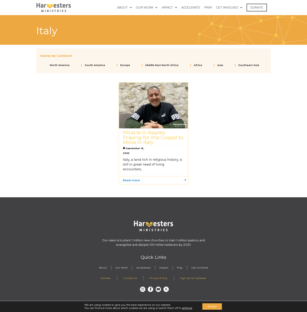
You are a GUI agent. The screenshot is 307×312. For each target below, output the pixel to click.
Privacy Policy (159, 278)
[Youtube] (158, 289)
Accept (212, 306)
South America (95, 65)
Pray (180, 267)
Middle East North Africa (161, 65)
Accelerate (143, 267)
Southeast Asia (248, 65)
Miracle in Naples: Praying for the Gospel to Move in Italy (153, 137)
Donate (106, 278)
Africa (198, 65)
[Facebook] (150, 289)
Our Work (121, 267)
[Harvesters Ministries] (53, 7)
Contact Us (130, 278)
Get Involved (199, 267)
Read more (131, 180)
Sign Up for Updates (193, 278)
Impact (163, 267)
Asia (220, 65)
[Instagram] (142, 289)
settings (187, 308)
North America (59, 65)
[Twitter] (166, 289)
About (103, 267)
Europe (125, 65)
